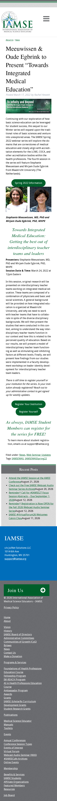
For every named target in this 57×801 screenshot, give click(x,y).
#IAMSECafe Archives (15, 758)
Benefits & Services (14, 774)
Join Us (15, 590)
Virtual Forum (11, 751)
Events (7, 734)
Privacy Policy (11, 607)
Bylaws (7, 645)
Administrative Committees (19, 638)
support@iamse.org (15, 558)
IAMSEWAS (18, 458)
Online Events (11, 762)
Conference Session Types (18, 744)
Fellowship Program (15, 675)
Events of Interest (13, 747)
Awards (8, 694)
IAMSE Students (12, 778)
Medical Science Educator (18, 721)
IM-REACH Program (14, 679)
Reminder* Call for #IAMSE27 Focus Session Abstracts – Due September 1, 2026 (29, 496)
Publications (10, 714)
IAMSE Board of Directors (18, 634)
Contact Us (10, 652)
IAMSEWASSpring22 (36, 458)
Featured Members (14, 785)
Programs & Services (15, 662)
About (7, 621)
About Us (9, 40)
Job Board (9, 795)
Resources (9, 789)
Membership (11, 768)
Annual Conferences (15, 740)
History (8, 630)
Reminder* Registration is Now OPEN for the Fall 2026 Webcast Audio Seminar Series (31, 507)
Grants (7, 697)
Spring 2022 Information (28, 183)
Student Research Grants (17, 708)
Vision (7, 627)
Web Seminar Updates (38, 454)
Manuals (8, 724)
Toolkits (8, 728)
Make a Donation (13, 656)
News (17, 40)
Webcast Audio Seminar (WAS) (20, 755)
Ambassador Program (16, 690)
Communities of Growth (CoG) (20, 641)
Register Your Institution (28, 404)
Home (7, 617)
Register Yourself (28, 411)
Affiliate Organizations (16, 781)
